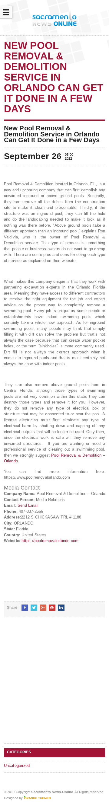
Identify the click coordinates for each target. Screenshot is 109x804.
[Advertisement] (54, 685)
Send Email (28, 505)
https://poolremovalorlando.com (49, 540)
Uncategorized (17, 765)
